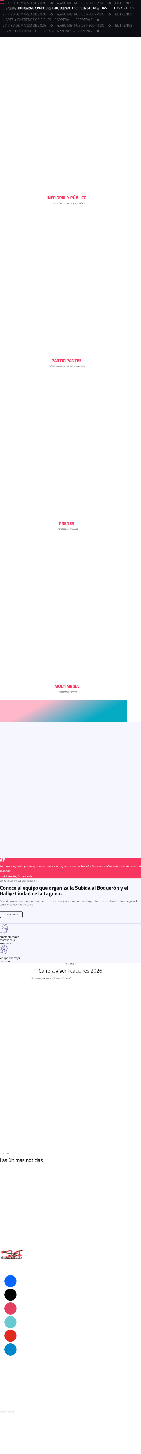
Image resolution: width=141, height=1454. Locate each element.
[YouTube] (10, 1335)
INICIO (11, 8)
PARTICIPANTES (64, 8)
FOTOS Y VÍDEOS (122, 8)
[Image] (70, 622)
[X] (10, 1294)
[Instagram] (10, 1308)
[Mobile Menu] (70, 2)
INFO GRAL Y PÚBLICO (34, 8)
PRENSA (84, 8)
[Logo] (66, 1254)
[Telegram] (10, 1349)
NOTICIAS (100, 8)
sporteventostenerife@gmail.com (18, 1401)
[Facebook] (10, 1280)
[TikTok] (10, 1321)
